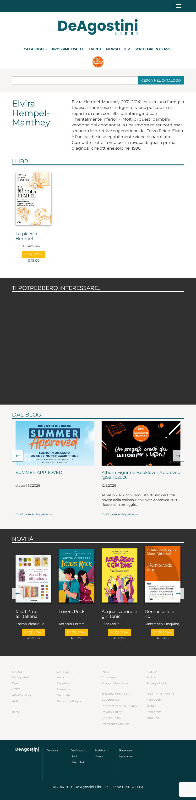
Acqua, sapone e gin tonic (119, 614)
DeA (15, 683)
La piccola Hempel (26, 236)
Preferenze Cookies (115, 724)
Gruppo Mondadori (115, 683)
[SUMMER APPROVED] (55, 443)
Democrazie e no (159, 614)
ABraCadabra (21, 695)
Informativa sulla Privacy (119, 706)
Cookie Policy (111, 718)
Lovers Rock (72, 611)
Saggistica (64, 683)
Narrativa (63, 689)
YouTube (153, 718)
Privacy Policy (112, 712)
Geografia (64, 695)
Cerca (161, 80)
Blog (16, 712)
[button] (17, 456)
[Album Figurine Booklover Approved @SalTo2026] (141, 443)
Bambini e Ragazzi (70, 701)
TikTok (151, 706)
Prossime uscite (68, 49)
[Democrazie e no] (162, 575)
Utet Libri (77, 762)
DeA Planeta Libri (98, 27)
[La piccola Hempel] (33, 197)
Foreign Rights (157, 683)
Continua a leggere (32, 514)
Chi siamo (109, 677)
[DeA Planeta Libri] (27, 749)
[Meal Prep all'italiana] (33, 575)
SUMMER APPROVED (39, 472)
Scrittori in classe (154, 49)
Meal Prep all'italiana (27, 614)
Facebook (154, 699)
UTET (16, 689)
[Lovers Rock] (76, 575)
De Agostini (20, 677)
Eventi (95, 49)
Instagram (154, 712)
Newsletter (118, 49)
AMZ (15, 701)
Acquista (32, 254)
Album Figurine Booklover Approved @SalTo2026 (141, 475)
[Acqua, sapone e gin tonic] (119, 575)
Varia (60, 677)
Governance (110, 699)
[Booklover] (98, 62)
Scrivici (152, 677)
